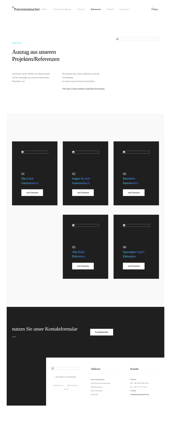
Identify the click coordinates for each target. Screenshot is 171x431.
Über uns (81, 9)
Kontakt (110, 9)
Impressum (124, 9)
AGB (66, 389)
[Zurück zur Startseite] (28, 9)
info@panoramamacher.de (139, 394)
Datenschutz (72, 385)
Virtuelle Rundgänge (62, 9)
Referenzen (96, 9)
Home (44, 9)
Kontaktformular (101, 332)
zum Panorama (32, 192)
